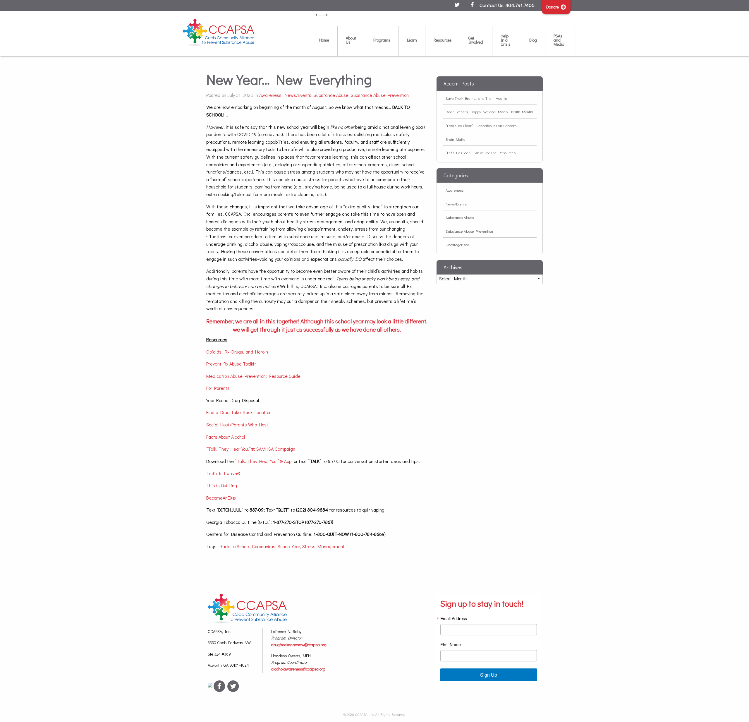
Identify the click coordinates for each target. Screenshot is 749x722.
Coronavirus (263, 546)
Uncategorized (457, 244)
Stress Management (323, 546)
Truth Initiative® (223, 473)
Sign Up (488, 674)
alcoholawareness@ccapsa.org (298, 669)
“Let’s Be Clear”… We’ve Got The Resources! (481, 152)
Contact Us (492, 5)
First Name (450, 644)
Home (324, 40)
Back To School (235, 546)
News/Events (298, 95)
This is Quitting (221, 485)
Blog (533, 40)
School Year (289, 546)
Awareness (270, 95)
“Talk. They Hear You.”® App (263, 461)
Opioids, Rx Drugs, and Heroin (237, 352)
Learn (412, 40)
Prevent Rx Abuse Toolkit (231, 364)
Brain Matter (456, 139)
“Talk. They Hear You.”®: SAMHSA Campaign (251, 449)
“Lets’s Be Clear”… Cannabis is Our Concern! (482, 125)
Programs (381, 40)
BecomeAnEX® (221, 498)
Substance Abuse (331, 95)
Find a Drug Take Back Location (239, 412)
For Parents (218, 388)
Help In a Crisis (506, 40)
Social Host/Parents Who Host (237, 424)
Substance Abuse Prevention (380, 95)
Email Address (453, 618)
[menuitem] (324, 41)
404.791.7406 (520, 5)
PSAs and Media (559, 40)
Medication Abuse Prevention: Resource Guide (253, 376)
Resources (443, 40)
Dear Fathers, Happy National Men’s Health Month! (489, 111)
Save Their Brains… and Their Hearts (476, 98)
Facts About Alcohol (225, 437)
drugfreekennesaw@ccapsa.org (299, 644)
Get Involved (475, 40)
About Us (351, 40)
